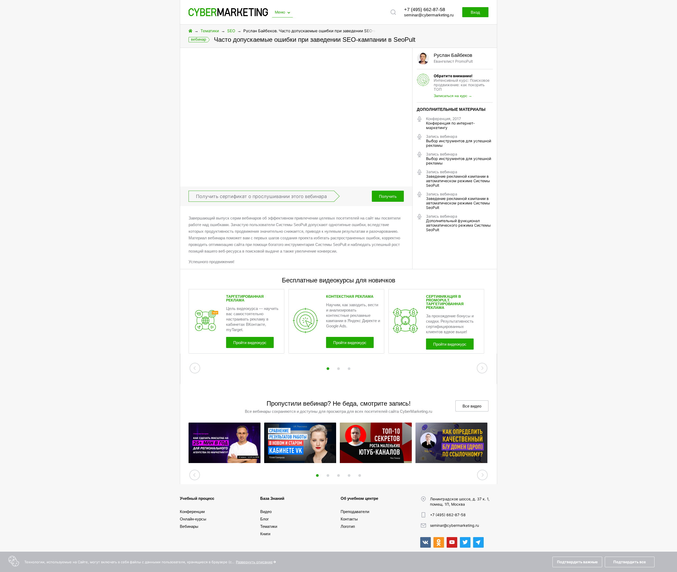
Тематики (209, 30)
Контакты (349, 519)
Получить (388, 196)
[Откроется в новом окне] (425, 542)
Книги (265, 534)
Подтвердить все (629, 562)
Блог (264, 519)
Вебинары (189, 526)
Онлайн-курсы (193, 519)
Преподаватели (355, 511)
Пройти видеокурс (250, 342)
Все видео (472, 406)
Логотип (348, 526)
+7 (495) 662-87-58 (424, 9)
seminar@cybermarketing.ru (429, 15)
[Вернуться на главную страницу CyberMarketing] (228, 14)
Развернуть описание (254, 562)
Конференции (192, 511)
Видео (266, 511)
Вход (475, 12)
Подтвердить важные (577, 562)
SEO (231, 30)
